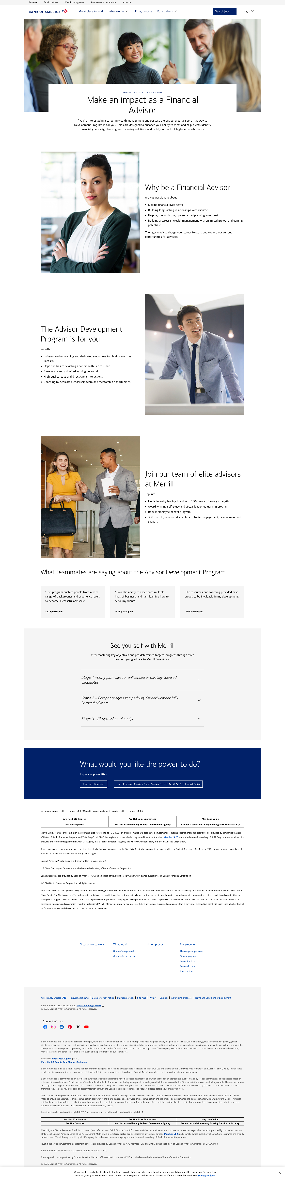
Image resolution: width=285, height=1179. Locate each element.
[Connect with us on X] (78, 1026)
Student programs (188, 956)
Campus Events (187, 966)
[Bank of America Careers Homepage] (49, 12)
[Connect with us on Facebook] (45, 1026)
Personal (33, 2)
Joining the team (188, 961)
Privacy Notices (206, 1175)
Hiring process (143, 11)
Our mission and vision (124, 956)
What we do (116, 11)
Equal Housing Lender (90, 1005)
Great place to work (91, 11)
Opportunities (186, 971)
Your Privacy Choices (51, 998)
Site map (141, 997)
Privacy (152, 997)
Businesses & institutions (103, 2)
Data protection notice (103, 997)
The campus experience (191, 951)
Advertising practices (181, 997)
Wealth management (75, 2)
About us (127, 2)
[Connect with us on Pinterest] (70, 1026)
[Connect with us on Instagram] (53, 1026)
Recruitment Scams (79, 997)
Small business (51, 2)
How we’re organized (123, 951)
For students (165, 11)
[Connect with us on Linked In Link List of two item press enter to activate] (62, 1027)
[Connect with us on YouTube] (86, 1026)
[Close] (279, 1172)
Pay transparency (125, 997)
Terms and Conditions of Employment (213, 997)
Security (164, 997)
